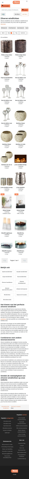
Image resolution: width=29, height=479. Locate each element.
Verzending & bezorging (7, 446)
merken (24, 414)
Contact (22, 445)
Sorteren (23, 33)
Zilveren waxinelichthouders (7, 289)
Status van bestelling (7, 449)
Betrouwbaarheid (21, 452)
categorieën (10, 418)
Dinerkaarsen (12, 28)
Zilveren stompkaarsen (22, 282)
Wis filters (17, 14)
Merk (3, 33)
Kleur (10, 33)
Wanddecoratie (7, 423)
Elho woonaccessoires (21, 428)
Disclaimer (21, 456)
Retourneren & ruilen (7, 444)
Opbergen (7, 432)
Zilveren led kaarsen (22, 289)
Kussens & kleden (7, 430)
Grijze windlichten (7, 276)
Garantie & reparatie (7, 451)
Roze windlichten (21, 276)
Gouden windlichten (22, 271)
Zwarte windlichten (7, 271)
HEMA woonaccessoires (21, 425)
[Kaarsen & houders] (3, 14)
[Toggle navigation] (2, 2)
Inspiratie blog (21, 443)
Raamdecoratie (7, 425)
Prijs (16, 33)
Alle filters (24, 14)
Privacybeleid (21, 454)
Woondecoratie (7, 299)
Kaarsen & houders (22, 294)
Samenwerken (21, 450)
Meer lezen (3, 24)
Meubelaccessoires (7, 428)
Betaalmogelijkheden (7, 453)
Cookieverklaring (22, 458)
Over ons (21, 448)
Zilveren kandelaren (7, 282)
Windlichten (7, 294)
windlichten (3, 319)
